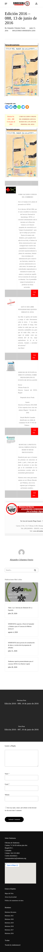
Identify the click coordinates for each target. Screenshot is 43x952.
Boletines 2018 (9, 926)
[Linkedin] (15, 107)
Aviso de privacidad (10, 897)
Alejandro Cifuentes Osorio (16, 28)
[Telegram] (23, 107)
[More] (27, 107)
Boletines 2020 (9, 919)
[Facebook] (7, 107)
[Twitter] (11, 107)
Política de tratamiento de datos (14, 900)
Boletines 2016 (9, 933)
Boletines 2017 (9, 930)
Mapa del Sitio (9, 893)
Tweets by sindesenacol (12, 945)
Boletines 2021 (9, 916)
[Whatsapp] (19, 107)
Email (7, 784)
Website (7, 795)
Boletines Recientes (10, 912)
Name (7, 774)
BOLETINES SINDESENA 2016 (23, 31)
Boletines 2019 (9, 923)
